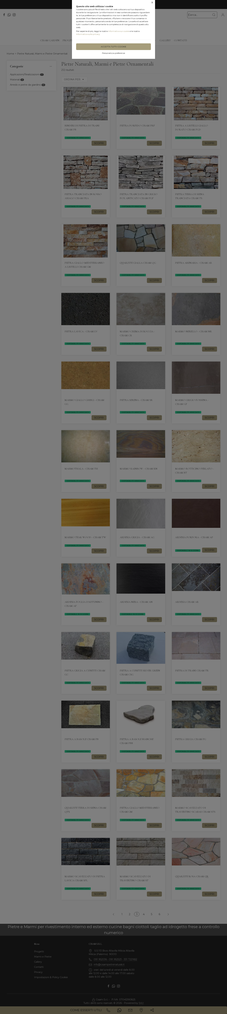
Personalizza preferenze (113, 53)
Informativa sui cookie (118, 31)
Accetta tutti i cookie (113, 46)
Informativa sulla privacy (88, 34)
